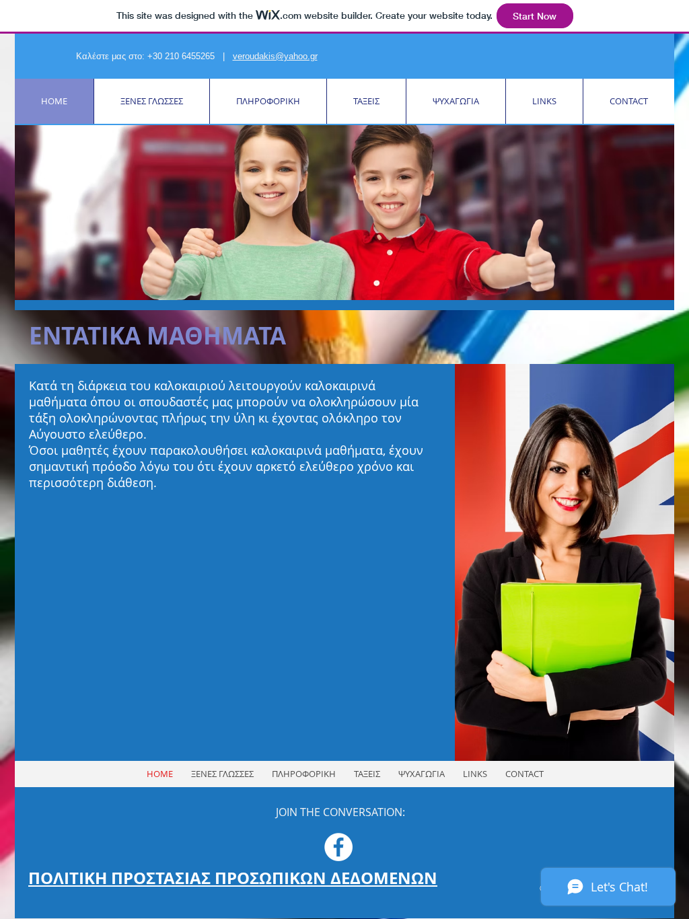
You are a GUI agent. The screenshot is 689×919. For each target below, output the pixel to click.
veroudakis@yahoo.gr (275, 56)
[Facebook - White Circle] (338, 847)
